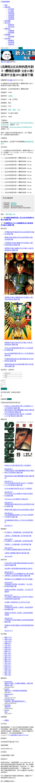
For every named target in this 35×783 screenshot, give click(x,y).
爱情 (9, 109)
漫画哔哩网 (13, 735)
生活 (7, 665)
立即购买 (28, 141)
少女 (18, 109)
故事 (7, 651)
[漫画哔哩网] (5, 1)
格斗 (7, 653)
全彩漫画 (11, 15)
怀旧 (7, 649)
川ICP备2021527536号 (22, 735)
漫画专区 (7, 7)
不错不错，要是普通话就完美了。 (15, 701)
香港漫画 (11, 13)
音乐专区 (7, 23)
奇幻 (7, 675)
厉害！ (6, 696)
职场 (7, 667)
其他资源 (11, 42)
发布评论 (3, 388)
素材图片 (11, 40)
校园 (7, 643)
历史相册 (11, 36)
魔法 (7, 673)
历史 (7, 663)
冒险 (8, 639)
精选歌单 (11, 25)
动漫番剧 (11, 30)
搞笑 (7, 657)
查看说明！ (14, 204)
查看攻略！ (14, 203)
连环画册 (7, 21)
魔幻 (7, 659)
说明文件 (11, 44)
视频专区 (7, 28)
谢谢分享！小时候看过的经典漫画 (15, 690)
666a (5, 712)
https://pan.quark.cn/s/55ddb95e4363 (21, 127)
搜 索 (20, 48)
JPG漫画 (11, 11)
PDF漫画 (11, 9)
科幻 (7, 655)
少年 (7, 645)
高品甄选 (11, 17)
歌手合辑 (11, 27)
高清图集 (7, 34)
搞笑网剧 (11, 32)
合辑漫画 (11, 19)
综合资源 (7, 38)
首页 (5, 5)
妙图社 (6, 720)
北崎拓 (10, 96)
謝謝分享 (7, 706)
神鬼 (14, 109)
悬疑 (7, 661)
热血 (7, 647)
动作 (7, 671)
